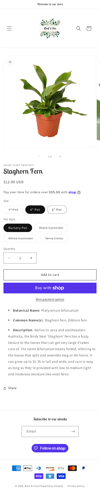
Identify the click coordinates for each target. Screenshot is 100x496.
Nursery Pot (17, 228)
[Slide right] (60, 156)
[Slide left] (40, 156)
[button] (9, 28)
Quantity (9, 249)
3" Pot (15, 210)
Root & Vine (32, 486)
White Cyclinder (23, 239)
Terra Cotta (56, 239)
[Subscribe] (73, 431)
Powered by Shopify (51, 486)
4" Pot (35, 210)
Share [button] (12, 388)
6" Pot (57, 210)
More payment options (50, 299)
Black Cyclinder (53, 228)
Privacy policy (76, 486)
